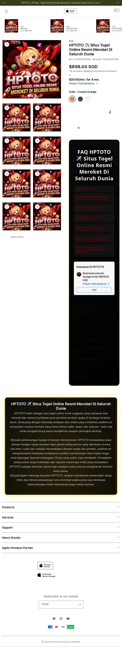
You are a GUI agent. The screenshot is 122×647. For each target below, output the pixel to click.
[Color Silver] (88, 99)
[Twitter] (81, 378)
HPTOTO (54, 642)
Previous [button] (4, 2)
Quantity (79, 301)
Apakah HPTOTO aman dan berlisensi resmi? (89, 218)
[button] (6, 11)
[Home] (54, 10)
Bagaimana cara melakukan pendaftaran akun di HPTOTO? (91, 228)
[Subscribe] (79, 604)
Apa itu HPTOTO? (85, 189)
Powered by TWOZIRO (69, 642)
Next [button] (117, 2)
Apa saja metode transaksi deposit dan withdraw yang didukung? (93, 238)
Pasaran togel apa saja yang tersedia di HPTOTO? (90, 208)
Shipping (88, 71)
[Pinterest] (86, 378)
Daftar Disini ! (94, 3)
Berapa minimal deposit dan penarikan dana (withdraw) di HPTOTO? (90, 250)
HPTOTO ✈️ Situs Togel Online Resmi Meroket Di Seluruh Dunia (61, 3)
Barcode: (97, 59)
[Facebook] (76, 378)
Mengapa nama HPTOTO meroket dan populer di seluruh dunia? (92, 198)
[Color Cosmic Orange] (72, 99)
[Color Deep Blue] (80, 99)
